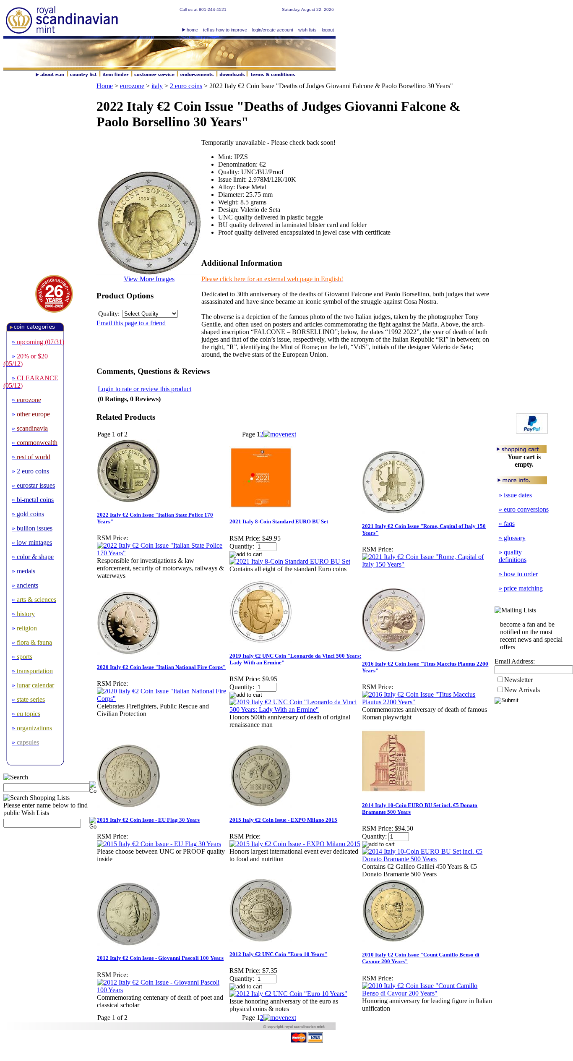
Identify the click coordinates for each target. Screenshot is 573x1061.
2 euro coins (186, 85)
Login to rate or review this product (144, 388)
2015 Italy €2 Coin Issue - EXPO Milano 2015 (283, 820)
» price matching (521, 588)
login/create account (272, 29)
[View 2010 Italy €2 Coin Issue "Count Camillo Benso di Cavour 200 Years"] (428, 993)
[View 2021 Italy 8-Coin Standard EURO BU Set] (289, 561)
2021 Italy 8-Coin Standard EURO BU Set (278, 521)
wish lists (307, 29)
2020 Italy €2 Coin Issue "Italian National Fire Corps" (161, 667)
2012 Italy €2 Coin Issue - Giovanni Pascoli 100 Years (160, 958)
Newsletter (518, 679)
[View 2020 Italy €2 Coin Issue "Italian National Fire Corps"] (163, 698)
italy (157, 85)
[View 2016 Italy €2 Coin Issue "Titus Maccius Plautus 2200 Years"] (428, 702)
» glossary (512, 537)
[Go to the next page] (279, 434)
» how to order (518, 574)
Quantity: (241, 546)
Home (104, 85)
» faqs (507, 523)
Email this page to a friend (131, 323)
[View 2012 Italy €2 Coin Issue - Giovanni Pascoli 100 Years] (163, 989)
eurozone (132, 85)
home (192, 29)
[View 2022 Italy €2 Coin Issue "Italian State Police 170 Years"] (163, 553)
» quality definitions (512, 556)
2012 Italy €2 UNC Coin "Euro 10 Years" (278, 954)
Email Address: (515, 661)
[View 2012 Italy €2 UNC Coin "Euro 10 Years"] (288, 993)
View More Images (149, 278)
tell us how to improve (225, 29)
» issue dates (515, 495)
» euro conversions (524, 509)
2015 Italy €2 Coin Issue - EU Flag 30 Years (148, 820)
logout (328, 29)
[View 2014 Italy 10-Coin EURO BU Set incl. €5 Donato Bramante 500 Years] (428, 858)
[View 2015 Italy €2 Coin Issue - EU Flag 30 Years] (159, 843)
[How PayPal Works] (532, 431)
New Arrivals (522, 689)
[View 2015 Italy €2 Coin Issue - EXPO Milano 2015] (294, 843)
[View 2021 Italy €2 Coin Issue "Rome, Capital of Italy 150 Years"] (428, 564)
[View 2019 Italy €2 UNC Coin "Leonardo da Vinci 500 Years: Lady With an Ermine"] (295, 709)
